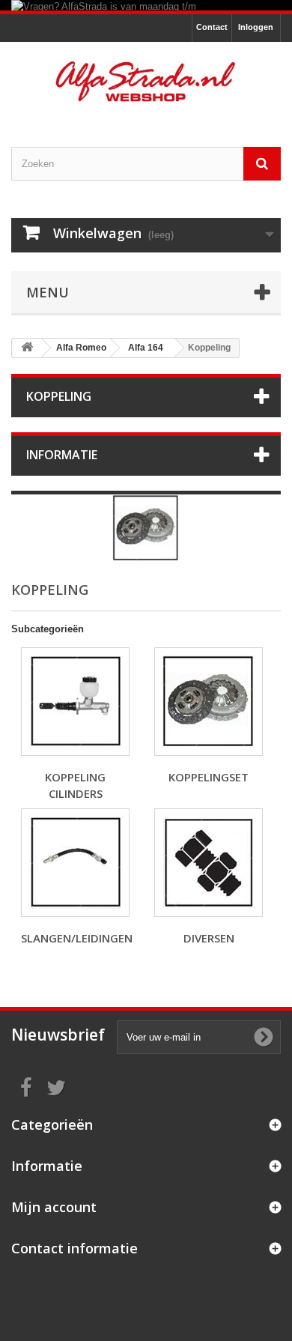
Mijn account (54, 1207)
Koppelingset (208, 776)
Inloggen (255, 26)
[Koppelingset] (208, 701)
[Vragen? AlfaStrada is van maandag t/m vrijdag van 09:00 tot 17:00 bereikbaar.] (146, 5)
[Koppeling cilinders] (75, 701)
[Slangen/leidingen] (75, 862)
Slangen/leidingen (77, 937)
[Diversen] (208, 862)
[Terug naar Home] (27, 348)
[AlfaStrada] (146, 81)
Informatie (61, 455)
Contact (212, 26)
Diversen (208, 937)
